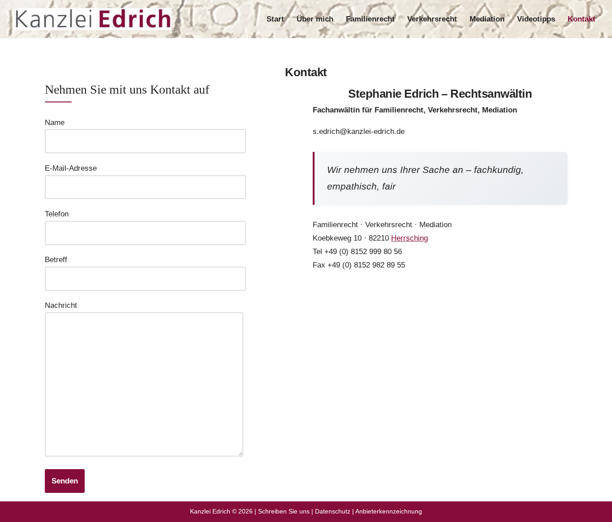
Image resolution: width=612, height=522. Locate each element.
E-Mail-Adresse (71, 168)
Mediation (487, 19)
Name (55, 122)
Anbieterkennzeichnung (388, 511)
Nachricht (61, 305)
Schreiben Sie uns (284, 511)
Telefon (57, 214)
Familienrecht (370, 19)
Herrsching (409, 238)
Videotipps (536, 19)
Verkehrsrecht (432, 19)
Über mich (315, 19)
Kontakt (581, 19)
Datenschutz (332, 511)
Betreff (56, 259)
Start (275, 19)
